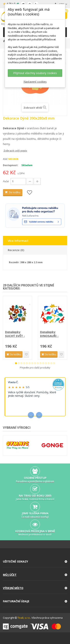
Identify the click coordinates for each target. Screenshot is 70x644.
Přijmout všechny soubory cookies (35, 73)
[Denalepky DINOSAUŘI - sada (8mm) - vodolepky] (52, 313)
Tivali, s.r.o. (24, 617)
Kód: (5, 159)
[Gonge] (52, 445)
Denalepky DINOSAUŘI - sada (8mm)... (50, 334)
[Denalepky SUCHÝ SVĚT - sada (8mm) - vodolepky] (17, 313)
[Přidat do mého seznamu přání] (29, 192)
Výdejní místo (13, 588)
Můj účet (10, 575)
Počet (6, 181)
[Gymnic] (17, 445)
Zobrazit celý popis (6, 150)
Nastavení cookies (35, 81)
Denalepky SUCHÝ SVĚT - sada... (15, 334)
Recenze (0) (16, 250)
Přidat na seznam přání (26, 354)
